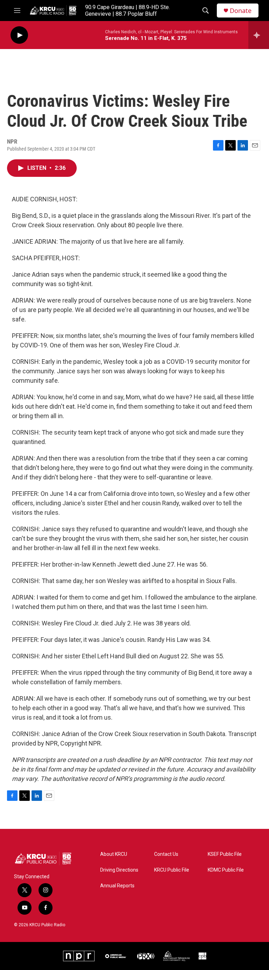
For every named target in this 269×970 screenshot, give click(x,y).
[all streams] (258, 35)
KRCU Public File (171, 870)
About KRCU (113, 854)
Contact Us (166, 854)
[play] (19, 35)
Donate (240, 10)
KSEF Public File (225, 854)
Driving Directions (119, 870)
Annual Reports (117, 885)
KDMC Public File (226, 870)
